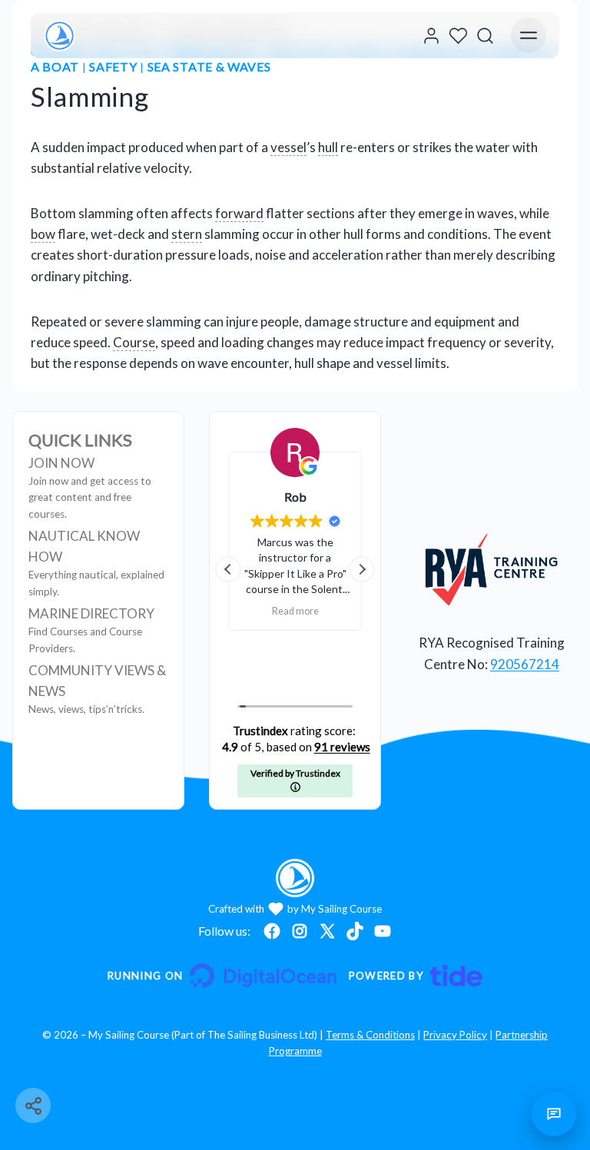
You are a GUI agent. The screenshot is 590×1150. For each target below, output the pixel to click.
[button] (361, 569)
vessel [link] (288, 147)
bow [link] (43, 234)
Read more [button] (359, 594)
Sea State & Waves (209, 66)
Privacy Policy (455, 1035)
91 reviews (342, 747)
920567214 (524, 664)
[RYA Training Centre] (492, 569)
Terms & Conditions (370, 1035)
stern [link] (186, 234)
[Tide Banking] (415, 975)
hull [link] (328, 147)
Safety (113, 66)
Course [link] (134, 342)
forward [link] (239, 213)
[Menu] (528, 35)
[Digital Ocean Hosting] (222, 975)
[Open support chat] (554, 1114)
